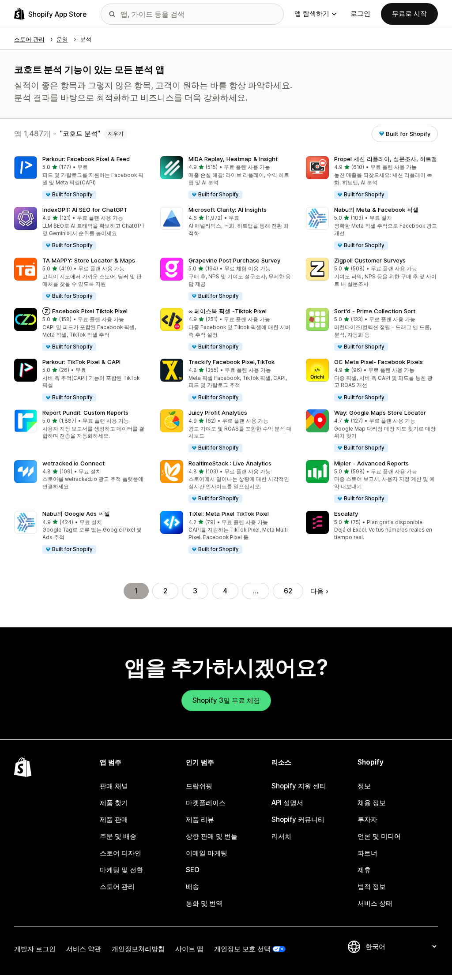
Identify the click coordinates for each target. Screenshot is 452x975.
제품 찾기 (114, 803)
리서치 (281, 836)
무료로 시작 (409, 13)
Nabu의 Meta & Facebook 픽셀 (376, 209)
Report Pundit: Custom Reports (85, 412)
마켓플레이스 (206, 803)
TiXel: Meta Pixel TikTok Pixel (228, 513)
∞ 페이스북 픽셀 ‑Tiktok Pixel (227, 311)
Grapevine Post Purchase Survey (234, 260)
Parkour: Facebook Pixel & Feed (86, 158)
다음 (317, 591)
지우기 (116, 134)
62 (288, 591)
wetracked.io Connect (73, 463)
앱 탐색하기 (311, 13)
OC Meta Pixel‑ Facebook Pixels (378, 361)
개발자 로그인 (35, 949)
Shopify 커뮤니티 (297, 819)
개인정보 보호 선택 (242, 949)
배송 (192, 886)
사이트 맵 (189, 949)
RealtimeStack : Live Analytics (229, 463)
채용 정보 (372, 803)
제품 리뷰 (200, 819)
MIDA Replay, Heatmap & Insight (233, 158)
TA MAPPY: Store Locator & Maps (88, 260)
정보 (364, 786)
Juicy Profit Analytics (217, 412)
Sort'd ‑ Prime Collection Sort (374, 311)
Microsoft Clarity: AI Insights (227, 209)
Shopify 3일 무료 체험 (226, 700)
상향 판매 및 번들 (211, 836)
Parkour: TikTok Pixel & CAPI (81, 361)
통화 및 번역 (204, 903)
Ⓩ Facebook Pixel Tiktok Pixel (85, 311)
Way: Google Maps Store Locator (380, 412)
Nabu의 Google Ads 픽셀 (76, 513)
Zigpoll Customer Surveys (370, 260)
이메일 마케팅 (206, 853)
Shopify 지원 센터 (298, 786)
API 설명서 (287, 803)
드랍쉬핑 (199, 786)
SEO (193, 870)
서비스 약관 (83, 949)
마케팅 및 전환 (121, 870)
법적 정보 (372, 886)
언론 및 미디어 (379, 836)
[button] (80, 178)
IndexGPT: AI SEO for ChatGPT (85, 209)
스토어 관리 (117, 886)
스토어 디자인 (120, 853)
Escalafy (346, 513)
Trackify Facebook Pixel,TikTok (231, 361)
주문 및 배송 (118, 836)
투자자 (367, 819)
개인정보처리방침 (138, 949)
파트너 (367, 853)
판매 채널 (114, 786)
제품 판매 (114, 819)
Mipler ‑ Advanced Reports (371, 463)
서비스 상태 (375, 903)
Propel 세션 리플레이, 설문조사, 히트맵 (385, 158)
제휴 (364, 870)
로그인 (360, 13)
